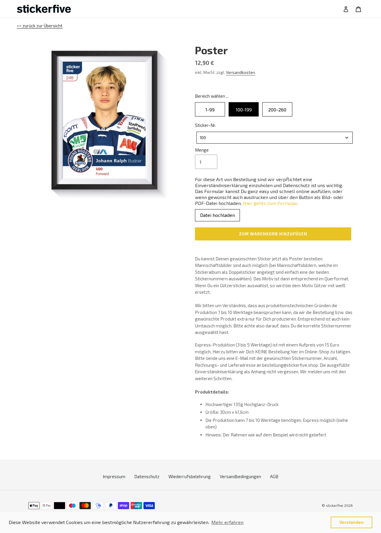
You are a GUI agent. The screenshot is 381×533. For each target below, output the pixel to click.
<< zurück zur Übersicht (40, 25)
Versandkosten (240, 72)
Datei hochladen (217, 215)
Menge (202, 150)
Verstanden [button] (351, 522)
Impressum (114, 476)
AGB (274, 476)
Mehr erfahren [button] (227, 522)
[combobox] (274, 138)
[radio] (210, 109)
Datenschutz (147, 476)
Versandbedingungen (240, 476)
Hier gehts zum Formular (270, 203)
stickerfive (334, 505)
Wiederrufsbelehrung (189, 476)
